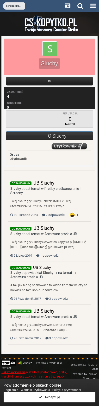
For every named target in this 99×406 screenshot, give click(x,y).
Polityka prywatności (49, 362)
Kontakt (6, 367)
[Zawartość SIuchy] (49, 81)
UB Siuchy (43, 183)
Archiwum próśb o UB (60, 234)
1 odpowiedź (48, 255)
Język (27, 362)
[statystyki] (8, 362)
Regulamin (11, 390)
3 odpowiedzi (58, 298)
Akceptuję (51, 397)
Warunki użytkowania (35, 390)
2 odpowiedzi (55, 215)
